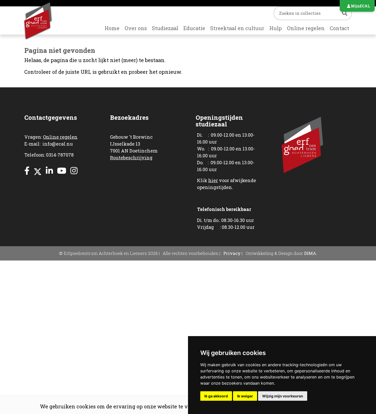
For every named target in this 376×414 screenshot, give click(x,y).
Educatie (194, 28)
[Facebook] (26, 170)
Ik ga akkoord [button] (216, 396)
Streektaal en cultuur (237, 28)
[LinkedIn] (49, 170)
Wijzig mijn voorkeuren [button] (282, 396)
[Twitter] (38, 170)
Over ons (136, 28)
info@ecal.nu (57, 144)
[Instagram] (74, 170)
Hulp (275, 28)
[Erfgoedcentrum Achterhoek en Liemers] (45, 20)
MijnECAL (360, 6)
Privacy (232, 253)
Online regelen (306, 28)
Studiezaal (165, 28)
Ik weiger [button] (245, 396)
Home (112, 28)
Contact (339, 28)
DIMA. (310, 253)
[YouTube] (61, 170)
